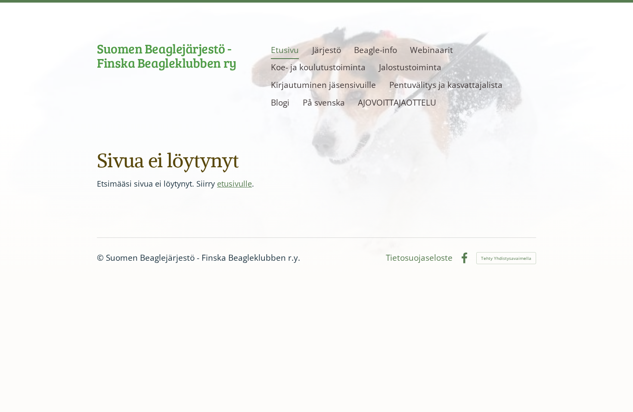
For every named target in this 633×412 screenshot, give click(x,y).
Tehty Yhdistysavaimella (506, 258)
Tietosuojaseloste (419, 258)
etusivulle (234, 183)
